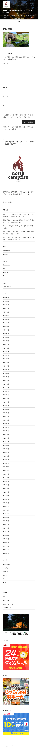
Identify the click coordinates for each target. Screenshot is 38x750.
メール (5, 97)
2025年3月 (6, 337)
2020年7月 (6, 524)
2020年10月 (6, 513)
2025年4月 (6, 333)
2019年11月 (6, 553)
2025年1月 (6, 344)
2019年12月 (6, 549)
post (4, 268)
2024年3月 (6, 380)
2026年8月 (6, 297)
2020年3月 (6, 539)
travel (4, 283)
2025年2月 (6, 341)
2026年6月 (6, 301)
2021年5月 (6, 488)
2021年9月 (6, 474)
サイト (5, 106)
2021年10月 (6, 470)
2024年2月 (6, 384)
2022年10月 (6, 431)
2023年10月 (6, 395)
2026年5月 (6, 305)
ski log (4, 276)
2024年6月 (6, 369)
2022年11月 (6, 427)
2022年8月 (6, 438)
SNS (4, 279)
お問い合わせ (7, 286)
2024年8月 (6, 362)
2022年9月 (6, 434)
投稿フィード (7, 600)
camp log (5, 254)
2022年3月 (6, 452)
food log (5, 261)
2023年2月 (6, 420)
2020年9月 (6, 517)
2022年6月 (6, 445)
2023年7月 (6, 402)
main (4, 578)
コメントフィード (8, 604)
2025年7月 (6, 323)
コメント (6, 63)
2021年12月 (6, 463)
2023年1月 (6, 423)
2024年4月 (6, 377)
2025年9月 (6, 319)
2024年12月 (6, 348)
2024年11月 (6, 351)
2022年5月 (6, 449)
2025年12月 (6, 312)
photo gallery (6, 265)
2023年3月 (6, 416)
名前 (5, 87)
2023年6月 (6, 405)
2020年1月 (6, 546)
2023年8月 (6, 398)
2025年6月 (6, 326)
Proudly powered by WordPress (11, 745)
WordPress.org (7, 607)
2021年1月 (6, 503)
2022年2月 (6, 456)
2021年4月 (6, 492)
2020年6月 (6, 528)
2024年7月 (6, 366)
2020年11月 (6, 510)
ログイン (5, 597)
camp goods (6, 250)
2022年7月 (6, 441)
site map (5, 272)
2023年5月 (6, 409)
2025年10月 (6, 315)
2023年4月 (6, 413)
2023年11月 (6, 391)
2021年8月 (6, 477)
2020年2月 (6, 542)
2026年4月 (6, 308)
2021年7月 (6, 481)
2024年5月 (6, 373)
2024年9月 (6, 359)
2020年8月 (6, 521)
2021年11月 (6, 467)
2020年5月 (6, 531)
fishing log (5, 258)
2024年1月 (6, 387)
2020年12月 (6, 506)
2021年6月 (6, 485)
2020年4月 (6, 535)
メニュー (19, 21)
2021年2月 (6, 499)
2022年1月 (6, 459)
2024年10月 (6, 355)
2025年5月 (6, 330)
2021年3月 (6, 495)
